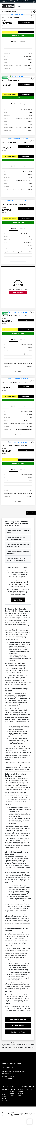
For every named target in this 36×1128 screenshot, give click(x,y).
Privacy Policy (8, 1114)
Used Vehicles (5, 1092)
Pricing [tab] (22, 41)
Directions (28, 1092)
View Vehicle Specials (18, 1019)
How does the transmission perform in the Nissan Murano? (18, 545)
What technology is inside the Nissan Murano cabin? (18, 552)
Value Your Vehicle (18, 292)
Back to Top (31, 513)
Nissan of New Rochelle (4, 1114)
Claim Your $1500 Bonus (18, 35)
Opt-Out (34, 1114)
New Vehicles (5, 1089)
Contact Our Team (18, 1032)
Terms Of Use (12, 1114)
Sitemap (16, 1114)
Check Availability (26, 32)
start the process (26, 682)
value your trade (18, 582)
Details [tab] (13, 41)
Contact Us (18, 600)
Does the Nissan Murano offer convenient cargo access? (16, 538)
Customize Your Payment (10, 32)
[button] (32, 15)
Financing (22, 1086)
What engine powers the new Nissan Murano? (18, 531)
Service (12, 1086)
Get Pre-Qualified (26, 22)
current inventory (19, 584)
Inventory (5, 1086)
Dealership (30, 1086)
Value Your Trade (18, 1026)
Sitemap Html (21, 1114)
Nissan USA (30, 1114)
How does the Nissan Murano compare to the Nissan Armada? (16, 559)
